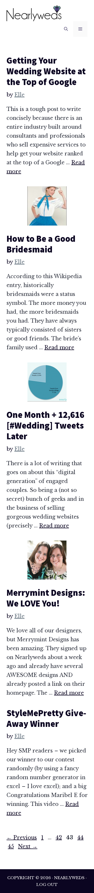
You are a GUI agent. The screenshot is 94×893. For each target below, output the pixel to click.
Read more (59, 347)
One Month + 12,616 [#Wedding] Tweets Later (45, 425)
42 (59, 837)
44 (81, 837)
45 (11, 846)
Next (27, 846)
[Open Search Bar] (66, 29)
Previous (22, 837)
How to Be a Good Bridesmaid (41, 244)
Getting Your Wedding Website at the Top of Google (46, 71)
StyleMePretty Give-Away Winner (46, 718)
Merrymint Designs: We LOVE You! (46, 598)
